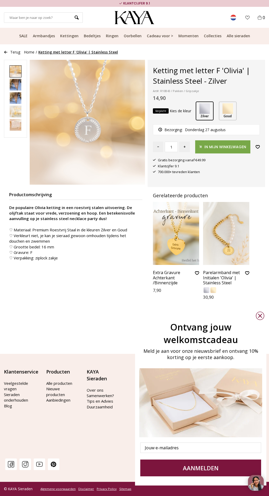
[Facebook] (11, 464)
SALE (23, 35)
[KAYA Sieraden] (135, 17)
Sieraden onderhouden (16, 397)
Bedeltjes (92, 35)
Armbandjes (44, 35)
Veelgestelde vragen (16, 386)
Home (29, 52)
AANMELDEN (201, 468)
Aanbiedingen (58, 400)
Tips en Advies (100, 401)
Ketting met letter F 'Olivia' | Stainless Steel (78, 52)
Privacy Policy (107, 488)
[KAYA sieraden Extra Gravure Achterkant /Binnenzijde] (176, 233)
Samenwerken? (100, 395)
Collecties (212, 35)
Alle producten (59, 383)
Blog (8, 405)
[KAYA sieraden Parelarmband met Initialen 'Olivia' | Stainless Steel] (226, 233)
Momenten (188, 35)
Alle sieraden (238, 35)
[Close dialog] (260, 316)
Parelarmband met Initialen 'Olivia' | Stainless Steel (221, 277)
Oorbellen (133, 35)
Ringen (112, 35)
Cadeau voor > (160, 35)
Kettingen (69, 35)
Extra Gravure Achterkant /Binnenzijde (166, 277)
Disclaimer (86, 488)
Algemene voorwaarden (58, 488)
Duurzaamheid (100, 406)
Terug (15, 52)
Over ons (95, 390)
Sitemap (125, 488)
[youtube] (39, 464)
